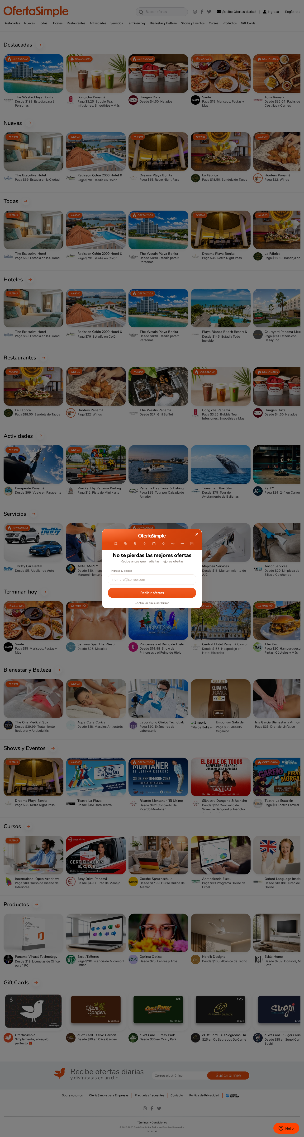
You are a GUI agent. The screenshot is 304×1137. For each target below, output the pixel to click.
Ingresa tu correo (121, 571)
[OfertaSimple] (152, 536)
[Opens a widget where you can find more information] (286, 1129)
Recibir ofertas (152, 592)
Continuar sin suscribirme (152, 603)
